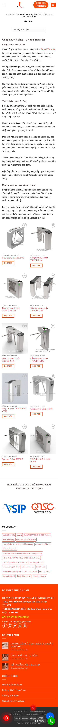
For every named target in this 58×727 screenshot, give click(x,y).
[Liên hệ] (6, 717)
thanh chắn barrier (24, 576)
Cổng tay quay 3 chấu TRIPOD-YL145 (39, 359)
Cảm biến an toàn (9, 549)
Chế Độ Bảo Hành (10, 695)
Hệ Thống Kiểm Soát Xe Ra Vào (15, 562)
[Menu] (3, 4)
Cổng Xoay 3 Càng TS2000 (41, 409)
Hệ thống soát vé (36, 562)
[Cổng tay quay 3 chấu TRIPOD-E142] (43, 237)
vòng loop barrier (39, 576)
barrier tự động (8, 540)
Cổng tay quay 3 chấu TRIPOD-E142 (39, 259)
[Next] (54, 508)
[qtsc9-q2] (42, 508)
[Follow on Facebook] (4, 625)
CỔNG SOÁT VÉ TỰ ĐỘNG (24, 655)
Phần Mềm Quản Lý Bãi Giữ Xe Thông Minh (20, 572)
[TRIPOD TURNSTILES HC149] (43, 439)
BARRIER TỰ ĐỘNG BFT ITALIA (37, 535)
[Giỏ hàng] (53, 5)
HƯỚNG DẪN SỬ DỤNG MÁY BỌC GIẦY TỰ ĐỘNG (32, 645)
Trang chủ (10, 14)
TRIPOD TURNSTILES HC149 (40, 460)
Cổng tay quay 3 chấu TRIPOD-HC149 (10, 309)
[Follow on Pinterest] (25, 625)
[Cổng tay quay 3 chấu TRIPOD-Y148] (43, 288)
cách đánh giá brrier (42, 544)
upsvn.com (47, 714)
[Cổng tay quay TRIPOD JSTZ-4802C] (15, 388)
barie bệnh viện (9, 535)
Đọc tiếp (8, 263)
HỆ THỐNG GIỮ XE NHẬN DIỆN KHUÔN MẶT (21, 558)
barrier (19, 535)
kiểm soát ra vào (28, 567)
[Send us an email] (20, 625)
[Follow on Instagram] (9, 625)
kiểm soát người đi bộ (11, 567)
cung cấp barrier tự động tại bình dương (18, 544)
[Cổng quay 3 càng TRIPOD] (15, 237)
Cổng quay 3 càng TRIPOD (13, 258)
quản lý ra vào (44, 572)
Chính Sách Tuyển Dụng (13, 701)
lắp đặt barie (41, 567)
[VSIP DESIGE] (15, 508)
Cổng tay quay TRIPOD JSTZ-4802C (14, 410)
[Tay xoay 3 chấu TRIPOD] (15, 439)
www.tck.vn (18, 711)
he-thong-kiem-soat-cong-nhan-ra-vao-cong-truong (22, 553)
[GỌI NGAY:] (51, 721)
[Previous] (3, 508)
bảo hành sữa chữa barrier (26, 540)
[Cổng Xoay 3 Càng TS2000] (43, 388)
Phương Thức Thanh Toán (14, 690)
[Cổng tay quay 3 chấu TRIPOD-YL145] (43, 338)
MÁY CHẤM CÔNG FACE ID (25, 664)
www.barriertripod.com (16, 714)
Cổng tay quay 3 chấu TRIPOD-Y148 (39, 309)
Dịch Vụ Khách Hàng (12, 684)
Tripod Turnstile (48, 49)
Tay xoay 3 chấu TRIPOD (12, 459)
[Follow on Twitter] (15, 625)
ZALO (49, 716)
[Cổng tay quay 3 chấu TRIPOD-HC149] (15, 288)
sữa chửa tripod (9, 576)
